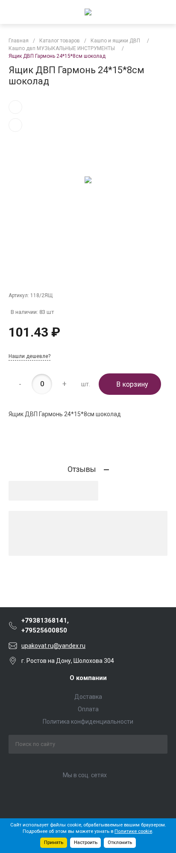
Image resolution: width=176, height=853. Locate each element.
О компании (88, 678)
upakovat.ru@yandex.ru (53, 645)
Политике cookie (133, 831)
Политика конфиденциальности (88, 721)
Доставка (88, 696)
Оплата (88, 709)
